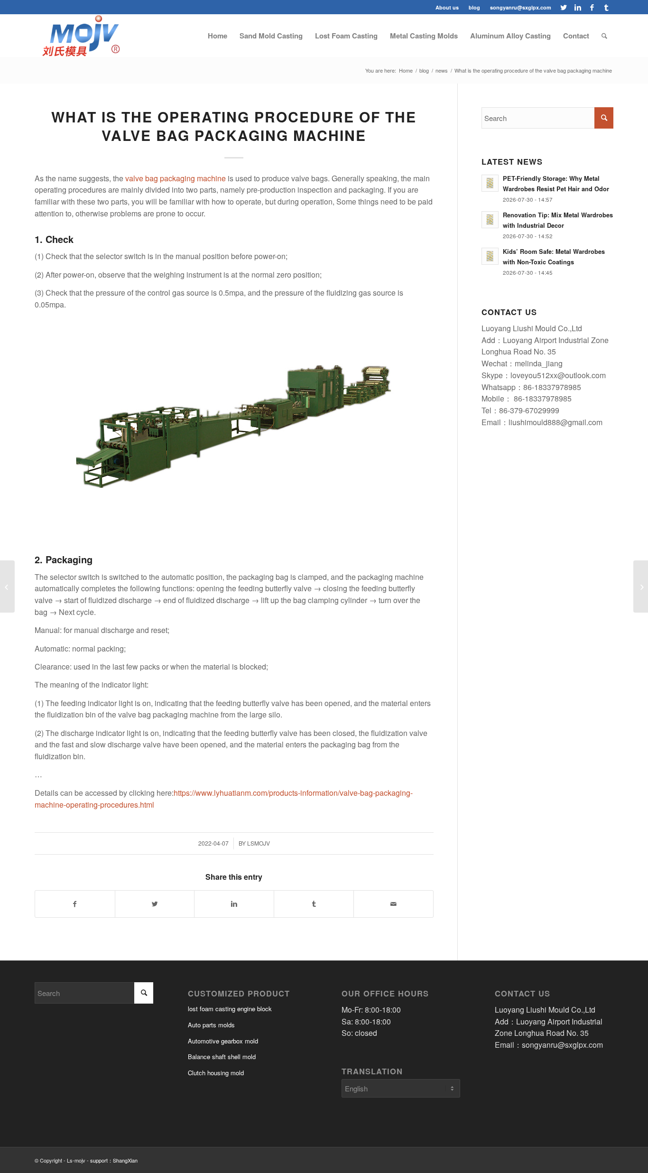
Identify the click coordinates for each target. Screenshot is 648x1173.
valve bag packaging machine (175, 178)
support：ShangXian (114, 1160)
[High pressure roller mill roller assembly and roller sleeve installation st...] (640, 586)
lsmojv (258, 843)
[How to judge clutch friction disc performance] (7, 586)
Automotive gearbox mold (223, 1040)
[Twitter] (563, 7)
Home (406, 70)
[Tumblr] (606, 7)
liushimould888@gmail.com (555, 422)
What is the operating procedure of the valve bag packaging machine (234, 125)
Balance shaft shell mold (222, 1056)
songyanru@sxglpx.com (520, 7)
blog (474, 7)
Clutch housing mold (216, 1072)
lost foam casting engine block (230, 1008)
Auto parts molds (211, 1024)
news (441, 70)
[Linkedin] (577, 7)
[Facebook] (592, 7)
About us (447, 7)
